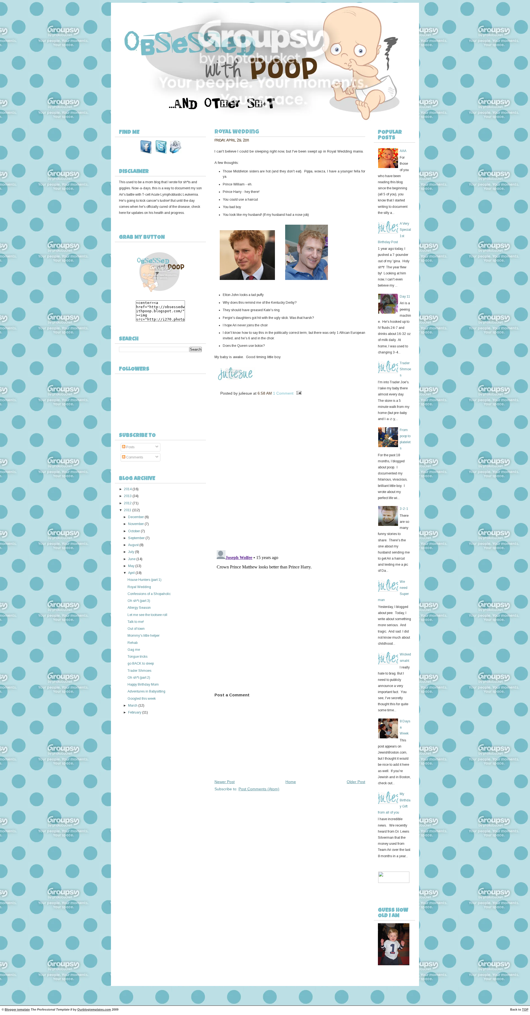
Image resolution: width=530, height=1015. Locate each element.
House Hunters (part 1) (144, 580)
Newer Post (224, 782)
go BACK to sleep (141, 663)
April (131, 573)
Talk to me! (136, 622)
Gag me (134, 650)
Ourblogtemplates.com (94, 1009)
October (134, 531)
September (136, 538)
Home (290, 782)
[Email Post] (298, 393)
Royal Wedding (139, 587)
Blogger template (17, 1009)
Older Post (356, 782)
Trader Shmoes (139, 671)
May (131, 566)
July (131, 552)
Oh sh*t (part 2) (139, 678)
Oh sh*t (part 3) (139, 601)
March (132, 705)
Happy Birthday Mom (143, 684)
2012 (128, 503)
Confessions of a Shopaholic (149, 594)
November (136, 524)
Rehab (132, 643)
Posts (129, 447)
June (132, 559)
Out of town (136, 629)
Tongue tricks (137, 657)
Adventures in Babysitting (146, 691)
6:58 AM (265, 393)
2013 (128, 496)
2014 (128, 489)
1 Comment (283, 393)
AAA (403, 151)
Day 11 (405, 296)
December (136, 517)
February (134, 712)
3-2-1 (404, 509)
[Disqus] (289, 475)
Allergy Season (139, 608)
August (133, 545)
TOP (525, 1009)
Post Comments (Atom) (259, 789)
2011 (127, 510)
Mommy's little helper (144, 636)
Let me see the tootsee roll (147, 615)
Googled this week (142, 699)
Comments (134, 457)
